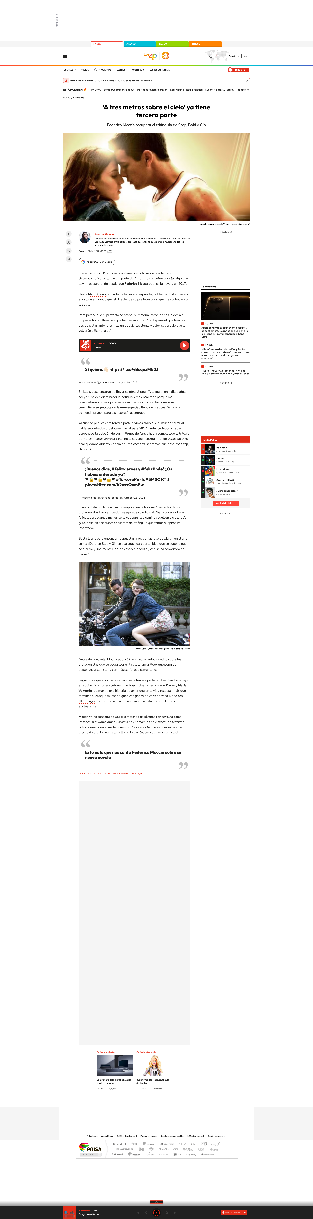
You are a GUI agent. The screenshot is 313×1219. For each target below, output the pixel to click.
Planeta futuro (200, 1148)
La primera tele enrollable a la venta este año (114, 1081)
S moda (177, 1153)
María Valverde (120, 773)
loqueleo (191, 1153)
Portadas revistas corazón (152, 89)
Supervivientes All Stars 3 (220, 89)
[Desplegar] (156, 1201)
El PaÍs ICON (163, 1153)
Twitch (169, 1101)
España (232, 56)
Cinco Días (163, 1148)
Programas (105, 70)
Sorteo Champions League (119, 89)
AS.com (191, 1144)
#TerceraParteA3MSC (138, 479)
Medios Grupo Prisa (90, 1155)
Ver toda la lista (224, 503)
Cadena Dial (176, 1148)
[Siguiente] (248, 89)
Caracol (214, 1144)
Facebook (69, 234)
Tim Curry (95, 89)
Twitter (69, 242)
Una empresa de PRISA (90, 1147)
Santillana (150, 1144)
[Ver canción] (210, 449)
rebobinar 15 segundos (146, 1213)
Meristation (207, 1153)
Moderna (133, 1153)
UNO (141, 1148)
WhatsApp (69, 251)
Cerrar (247, 80)
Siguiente (175, 1213)
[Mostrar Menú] (67, 56)
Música (85, 70)
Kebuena (211, 1148)
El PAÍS (119, 1144)
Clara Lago (136, 773)
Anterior (138, 1213)
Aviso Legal (92, 1136)
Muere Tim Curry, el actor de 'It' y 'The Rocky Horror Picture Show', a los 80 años (225, 372)
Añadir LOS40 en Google (99, 261)
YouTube (150, 1101)
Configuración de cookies (172, 1136)
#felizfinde (152, 469)
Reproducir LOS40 (184, 345)
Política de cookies (148, 1136)
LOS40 (97, 44)
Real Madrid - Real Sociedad (186, 89)
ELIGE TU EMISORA (232, 1212)
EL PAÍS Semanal (188, 1148)
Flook (153, 664)
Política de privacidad (127, 1136)
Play (156, 1212)
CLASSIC (131, 44)
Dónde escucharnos (217, 1136)
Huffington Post (123, 1148)
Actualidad (78, 97)
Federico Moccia (87, 773)
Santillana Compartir (167, 1144)
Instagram (137, 1101)
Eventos (121, 70)
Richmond (117, 1153)
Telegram (69, 259)
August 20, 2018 (127, 382)
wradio (151, 1148)
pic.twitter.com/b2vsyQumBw (114, 484)
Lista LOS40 (70, 70)
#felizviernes (124, 469)
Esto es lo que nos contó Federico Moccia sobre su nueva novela (133, 754)
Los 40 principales (135, 1144)
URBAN (196, 44)
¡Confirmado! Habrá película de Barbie (152, 1081)
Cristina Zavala (104, 234)
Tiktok (143, 1101)
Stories (176, 1101)
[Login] (246, 56)
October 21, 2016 (134, 498)
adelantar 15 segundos (167, 1213)
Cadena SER (181, 1144)
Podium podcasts (149, 1153)
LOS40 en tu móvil (195, 1136)
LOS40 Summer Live (160, 70)
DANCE (163, 44)
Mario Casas (103, 773)
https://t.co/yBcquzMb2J (133, 369)
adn (202, 1144)
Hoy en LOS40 (137, 70)
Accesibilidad (107, 1136)
